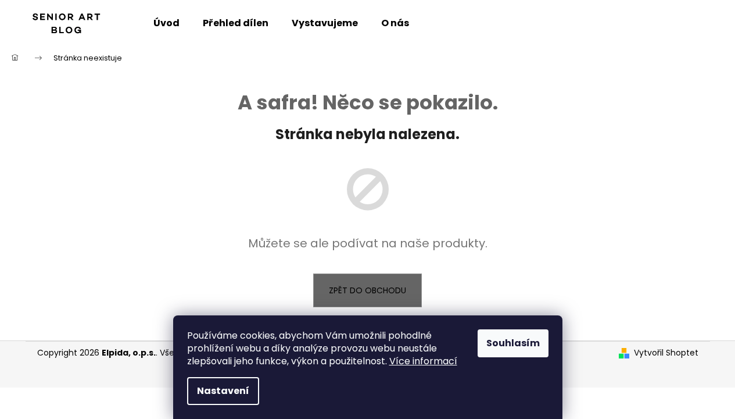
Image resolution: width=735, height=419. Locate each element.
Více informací (423, 361)
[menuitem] (166, 23)
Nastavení (223, 390)
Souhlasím (513, 343)
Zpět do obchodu (367, 290)
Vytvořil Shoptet (666, 352)
